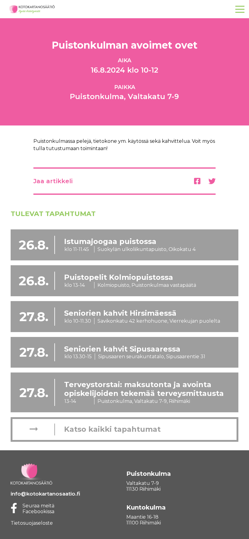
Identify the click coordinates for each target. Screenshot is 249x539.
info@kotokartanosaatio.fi (45, 494)
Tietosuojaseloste (32, 523)
